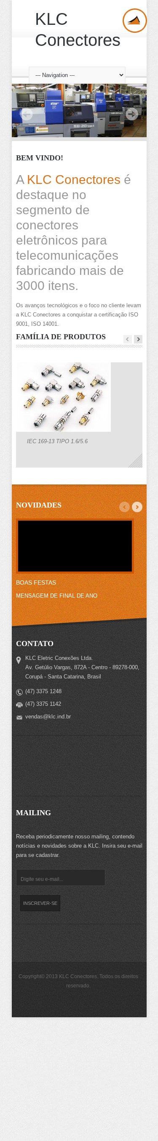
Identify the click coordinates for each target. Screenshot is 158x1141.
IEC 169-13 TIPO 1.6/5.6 (57, 559)
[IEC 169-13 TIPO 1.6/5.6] (63, 515)
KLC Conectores (78, 29)
